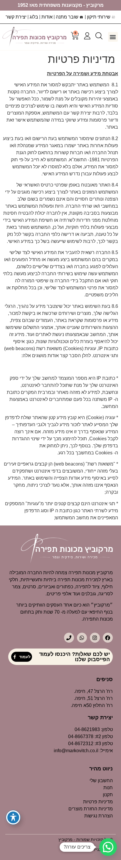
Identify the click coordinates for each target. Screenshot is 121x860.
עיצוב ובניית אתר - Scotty (90, 849)
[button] (113, 37)
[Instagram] (95, 638)
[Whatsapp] (82, 638)
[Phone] (69, 638)
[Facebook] (108, 638)
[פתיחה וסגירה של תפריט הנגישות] (13, 817)
